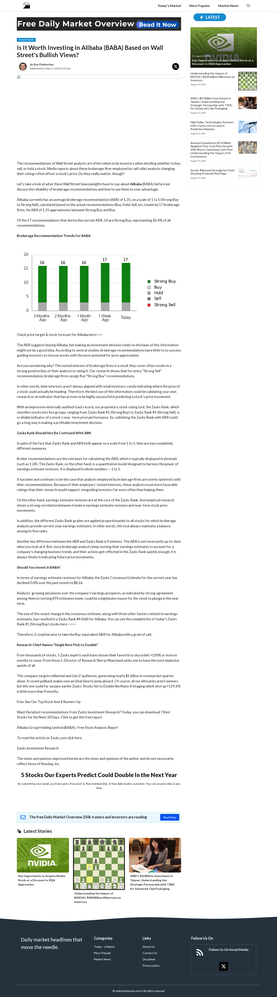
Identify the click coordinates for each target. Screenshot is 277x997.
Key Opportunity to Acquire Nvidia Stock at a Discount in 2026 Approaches (41, 880)
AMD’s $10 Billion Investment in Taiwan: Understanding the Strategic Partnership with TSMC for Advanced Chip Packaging (211, 103)
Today (98, 946)
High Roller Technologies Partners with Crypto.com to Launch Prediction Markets (212, 125)
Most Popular (199, 6)
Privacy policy (151, 965)
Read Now (169, 817)
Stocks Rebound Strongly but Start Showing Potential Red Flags (212, 171)
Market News (228, 6)
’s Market (109, 946)
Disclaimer (149, 959)
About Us (149, 946)
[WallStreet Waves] (26, 5)
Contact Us (150, 953)
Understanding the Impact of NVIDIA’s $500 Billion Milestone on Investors (97, 898)
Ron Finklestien (44, 64)
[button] (248, 5)
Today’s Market (169, 6)
